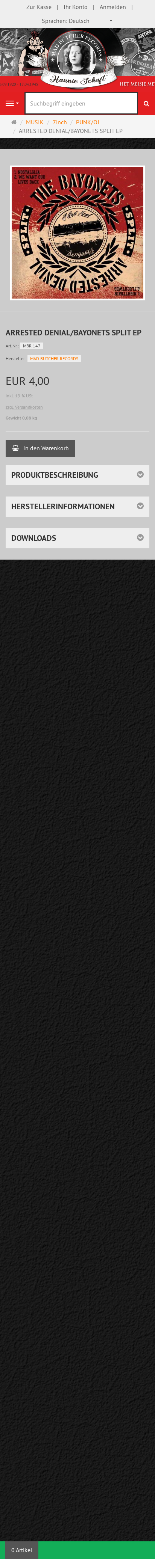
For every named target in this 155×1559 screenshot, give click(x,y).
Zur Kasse (39, 7)
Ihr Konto (76, 7)
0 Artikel (21, 1550)
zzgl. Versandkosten (24, 407)
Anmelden (113, 7)
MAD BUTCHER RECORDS (54, 358)
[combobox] (77, 21)
